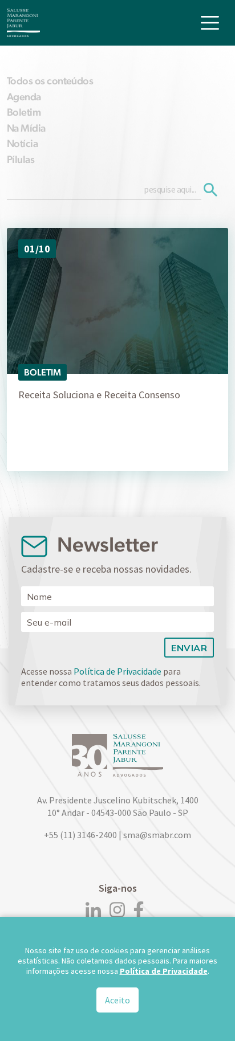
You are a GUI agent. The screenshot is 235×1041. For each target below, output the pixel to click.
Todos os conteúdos (50, 81)
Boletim (23, 112)
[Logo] (23, 23)
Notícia (22, 143)
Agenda (24, 97)
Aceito (117, 1000)
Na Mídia (26, 128)
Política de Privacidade (117, 671)
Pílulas (20, 159)
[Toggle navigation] (210, 22)
